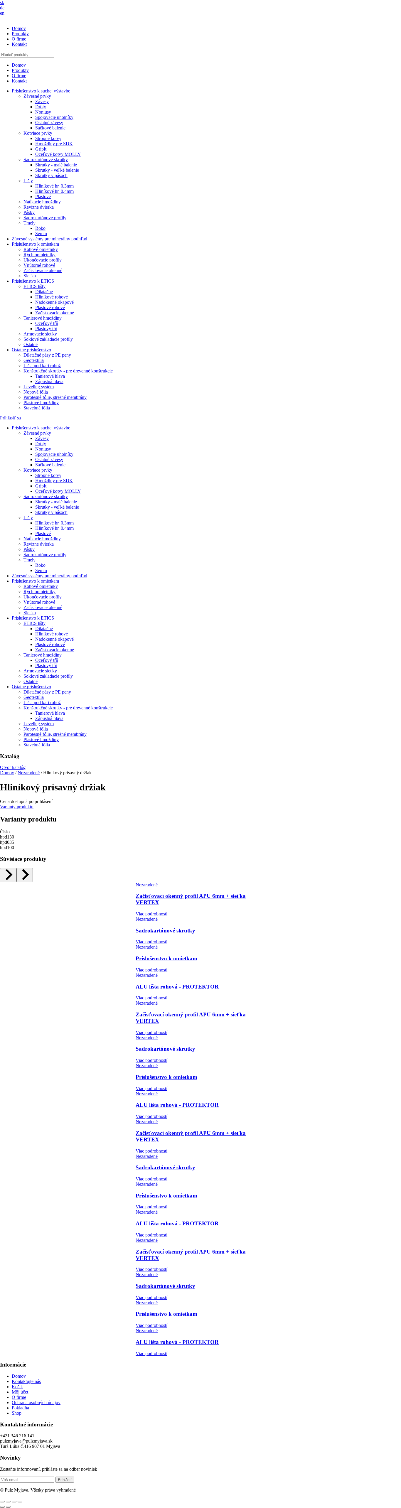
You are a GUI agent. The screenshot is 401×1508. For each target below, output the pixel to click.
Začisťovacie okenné (42, 270)
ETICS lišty (34, 286)
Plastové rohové (50, 307)
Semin (41, 233)
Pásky (29, 212)
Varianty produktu (16, 806)
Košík (17, 1386)
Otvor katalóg (13, 767)
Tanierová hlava (50, 376)
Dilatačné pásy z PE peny (47, 354)
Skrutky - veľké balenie (57, 170)
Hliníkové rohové (51, 296)
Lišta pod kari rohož (42, 365)
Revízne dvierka (38, 207)
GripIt (40, 148)
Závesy (42, 101)
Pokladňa (20, 1407)
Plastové (43, 196)
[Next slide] (24, 875)
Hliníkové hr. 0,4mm (54, 191)
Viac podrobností (151, 913)
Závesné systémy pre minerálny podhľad (49, 238)
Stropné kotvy (48, 138)
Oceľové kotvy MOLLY (58, 154)
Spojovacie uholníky (54, 117)
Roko (40, 228)
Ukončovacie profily (42, 259)
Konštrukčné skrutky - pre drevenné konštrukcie (68, 370)
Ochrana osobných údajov (36, 1402)
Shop (16, 1413)
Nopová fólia (35, 391)
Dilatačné (44, 291)
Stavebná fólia (36, 407)
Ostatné (30, 344)
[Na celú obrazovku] (8, 1501)
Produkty (20, 33)
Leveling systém (38, 386)
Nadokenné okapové (54, 302)
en (2, 13)
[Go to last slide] (8, 875)
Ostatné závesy (49, 122)
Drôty (40, 106)
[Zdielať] (14, 1501)
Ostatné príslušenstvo (31, 349)
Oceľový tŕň (46, 323)
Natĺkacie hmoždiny (42, 201)
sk (2, 2)
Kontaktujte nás (26, 1381)
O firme (19, 38)
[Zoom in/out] (2, 1501)
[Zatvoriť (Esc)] (20, 1501)
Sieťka (29, 275)
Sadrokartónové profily (44, 217)
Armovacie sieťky (40, 333)
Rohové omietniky (40, 249)
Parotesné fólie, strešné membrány (55, 397)
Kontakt (19, 44)
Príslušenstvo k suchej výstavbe (41, 90)
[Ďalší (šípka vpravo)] (8, 1507)
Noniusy (43, 111)
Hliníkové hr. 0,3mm (54, 185)
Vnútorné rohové (39, 265)
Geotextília (33, 360)
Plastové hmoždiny (41, 402)
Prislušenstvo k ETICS (33, 281)
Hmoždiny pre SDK (54, 143)
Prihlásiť (65, 1479)
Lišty (28, 180)
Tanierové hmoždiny (42, 318)
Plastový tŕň (46, 328)
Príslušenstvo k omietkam (35, 244)
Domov (19, 28)
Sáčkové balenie (50, 127)
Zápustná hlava (49, 381)
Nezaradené (29, 772)
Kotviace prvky (37, 133)
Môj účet (20, 1391)
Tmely (29, 222)
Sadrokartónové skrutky (45, 159)
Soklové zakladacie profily (48, 339)
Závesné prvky (37, 96)
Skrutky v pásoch (51, 175)
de (2, 7)
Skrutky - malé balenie (56, 164)
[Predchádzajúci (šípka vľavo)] (2, 1507)
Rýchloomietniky (39, 254)
